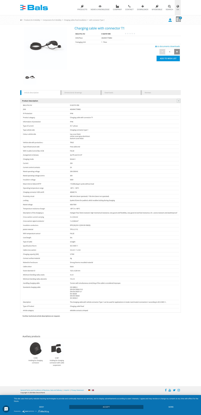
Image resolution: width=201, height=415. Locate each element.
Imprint (66, 390)
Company (117, 9)
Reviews (148, 92)
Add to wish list (168, 58)
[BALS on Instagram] (179, 390)
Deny (41, 407)
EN (178, 9)
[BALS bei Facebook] (166, 390)
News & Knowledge (100, 9)
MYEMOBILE (157, 9)
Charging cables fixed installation (75, 20)
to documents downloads (168, 46)
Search (169, 9)
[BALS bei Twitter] (174, 390)
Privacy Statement (77, 390)
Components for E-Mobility (52, 20)
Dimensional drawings (73, 92)
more (171, 407)
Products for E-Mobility (32, 20)
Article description (31, 92)
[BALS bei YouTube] (170, 390)
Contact (129, 9)
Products (82, 9)
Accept (106, 407)
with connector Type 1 (97, 20)
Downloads (142, 9)
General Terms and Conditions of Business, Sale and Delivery (41, 390)
